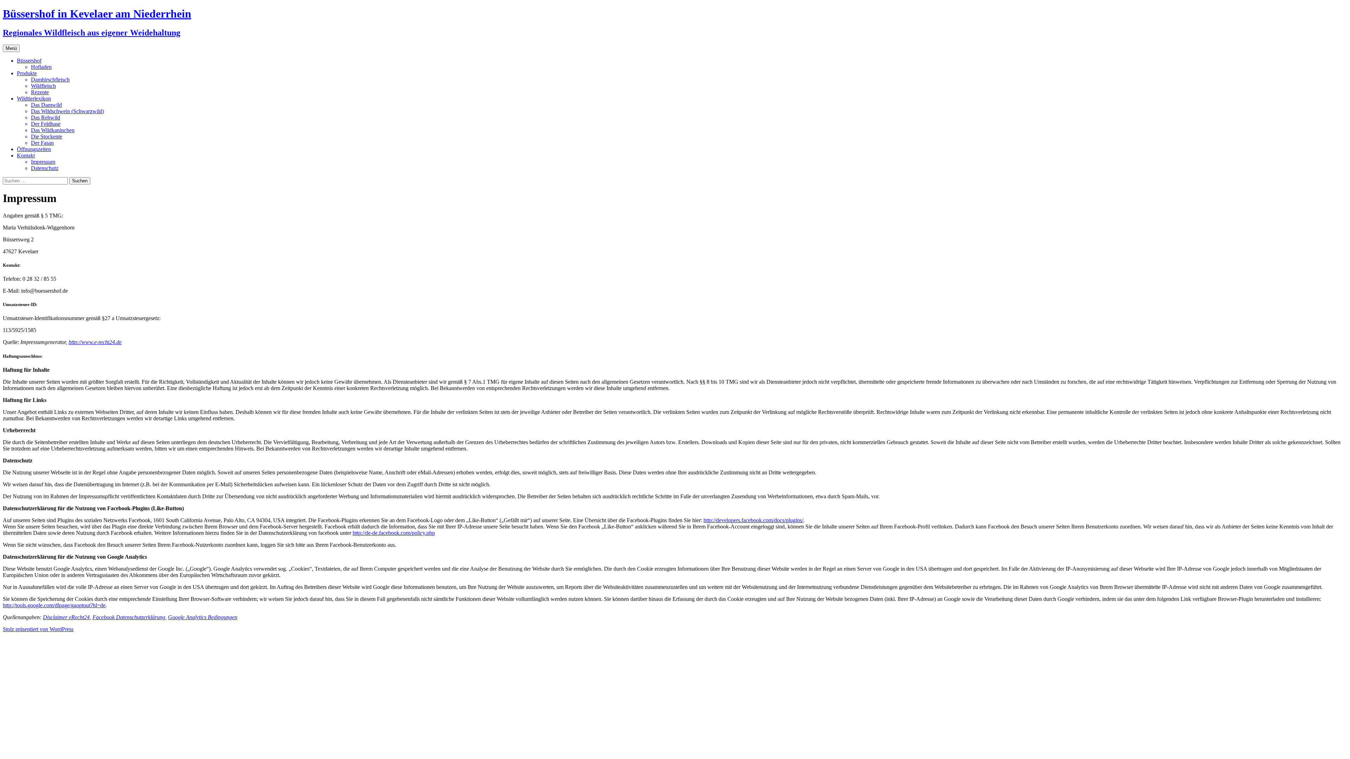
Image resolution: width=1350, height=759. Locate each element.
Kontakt (26, 155)
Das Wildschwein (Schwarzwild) (67, 111)
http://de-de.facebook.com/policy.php (394, 533)
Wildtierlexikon (34, 99)
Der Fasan (42, 143)
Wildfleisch (43, 86)
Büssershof (29, 61)
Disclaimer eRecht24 (66, 617)
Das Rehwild (45, 118)
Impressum (43, 162)
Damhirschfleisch (50, 80)
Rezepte (40, 92)
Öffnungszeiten (34, 149)
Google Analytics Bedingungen (202, 617)
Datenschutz (44, 168)
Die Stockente (46, 137)
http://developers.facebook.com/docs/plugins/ (753, 520)
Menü (11, 48)
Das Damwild (46, 105)
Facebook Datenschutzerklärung (128, 617)
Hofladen (41, 67)
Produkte (27, 73)
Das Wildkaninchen (53, 130)
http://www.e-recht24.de (95, 342)
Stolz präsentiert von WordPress (38, 629)
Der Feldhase (45, 124)
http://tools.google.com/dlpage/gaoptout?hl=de (54, 605)
